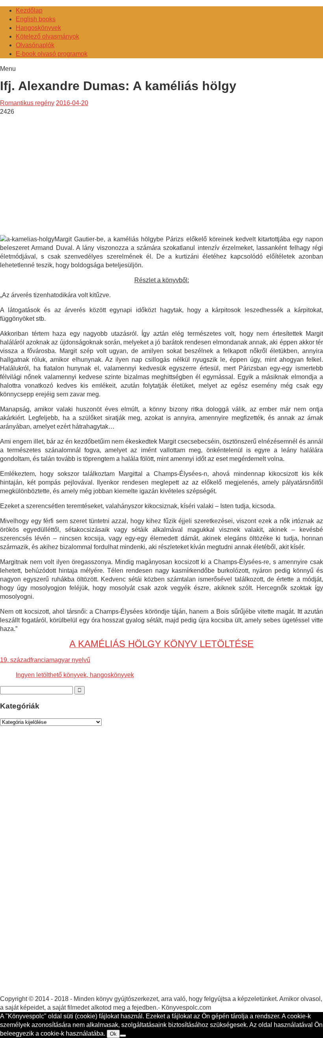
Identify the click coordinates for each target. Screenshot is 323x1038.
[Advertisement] (66, 171)
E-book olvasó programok (51, 53)
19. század (15, 660)
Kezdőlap (29, 10)
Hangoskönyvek (38, 27)
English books (36, 19)
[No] (123, 1035)
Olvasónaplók (35, 45)
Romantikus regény (27, 103)
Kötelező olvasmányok (47, 36)
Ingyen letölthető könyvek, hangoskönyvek (75, 675)
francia (39, 660)
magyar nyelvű (69, 660)
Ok (113, 1034)
